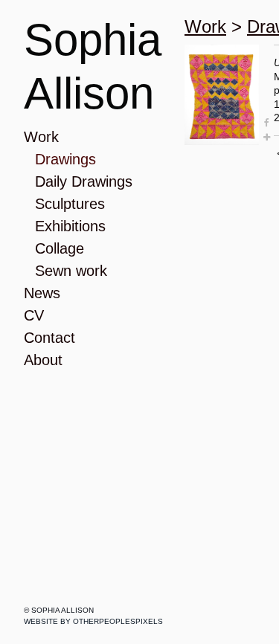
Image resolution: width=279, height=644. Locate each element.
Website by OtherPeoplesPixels (93, 621)
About (43, 360)
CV (34, 315)
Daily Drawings (83, 181)
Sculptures (70, 204)
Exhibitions (70, 226)
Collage (59, 248)
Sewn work (71, 271)
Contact (49, 337)
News (42, 293)
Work (41, 137)
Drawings (65, 159)
